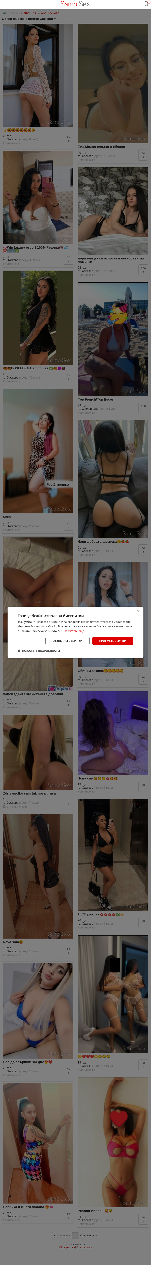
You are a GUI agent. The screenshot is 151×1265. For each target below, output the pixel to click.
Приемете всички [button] (112, 640)
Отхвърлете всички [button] (67, 640)
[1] (146, 6)
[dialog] (75, 632)
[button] (39, 651)
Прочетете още (74, 631)
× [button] (137, 611)
